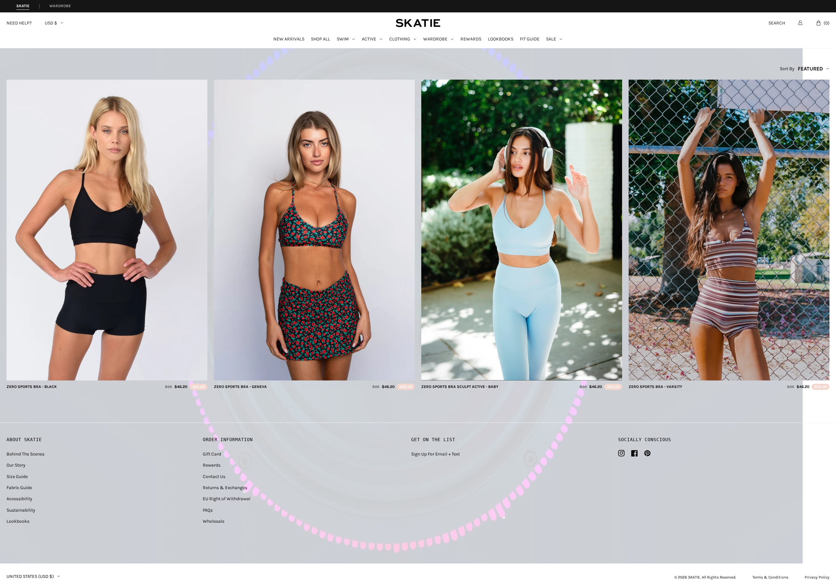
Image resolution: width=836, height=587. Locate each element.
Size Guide (17, 476)
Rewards (470, 39)
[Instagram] (621, 453)
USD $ (51, 23)
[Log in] (800, 22)
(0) (826, 23)
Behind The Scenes (25, 454)
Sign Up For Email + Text (435, 454)
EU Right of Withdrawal (226, 499)
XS (90, 373)
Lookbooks (500, 39)
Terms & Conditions (770, 577)
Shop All (320, 39)
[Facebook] (634, 453)
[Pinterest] (647, 453)
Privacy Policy (817, 577)
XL (124, 373)
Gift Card (212, 454)
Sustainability (21, 510)
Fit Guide (529, 39)
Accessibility (19, 499)
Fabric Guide (19, 487)
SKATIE (694, 577)
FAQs (208, 510)
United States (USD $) (30, 576)
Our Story (16, 465)
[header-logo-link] (418, 23)
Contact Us (214, 476)
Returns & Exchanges (225, 487)
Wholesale (213, 521)
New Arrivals (288, 39)
